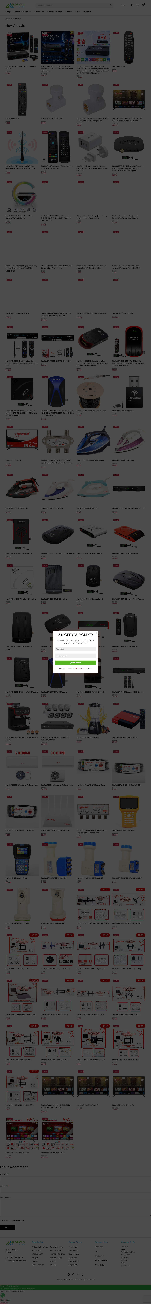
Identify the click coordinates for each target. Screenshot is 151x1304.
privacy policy (79, 668)
